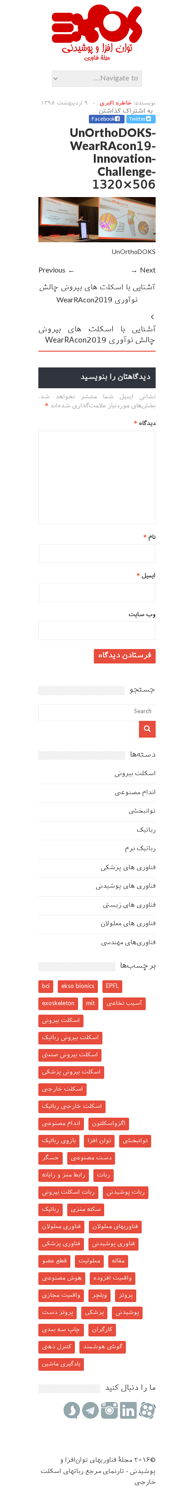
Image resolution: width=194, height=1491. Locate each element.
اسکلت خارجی (62, 1089)
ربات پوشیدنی (125, 1192)
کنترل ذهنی (56, 1347)
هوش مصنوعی (62, 1278)
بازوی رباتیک (59, 1141)
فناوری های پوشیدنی (126, 886)
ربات (103, 1175)
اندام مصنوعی (135, 793)
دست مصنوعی (91, 1158)
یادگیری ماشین (61, 1364)
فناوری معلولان (61, 1227)
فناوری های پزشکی (128, 868)
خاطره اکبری (116, 103)
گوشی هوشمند (102, 1347)
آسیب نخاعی (124, 1003)
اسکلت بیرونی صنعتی (70, 1055)
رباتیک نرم (140, 849)
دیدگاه (145, 424)
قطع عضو (54, 1261)
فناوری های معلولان (128, 924)
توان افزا (99, 1141)
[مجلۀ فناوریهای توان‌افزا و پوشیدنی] (97, 58)
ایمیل (146, 576)
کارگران (102, 1330)
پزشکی (94, 1313)
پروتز (126, 1295)
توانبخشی (142, 811)
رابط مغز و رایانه (63, 1175)
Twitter (137, 119)
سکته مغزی (86, 1209)
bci (46, 986)
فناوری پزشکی (61, 1244)
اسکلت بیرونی (135, 774)
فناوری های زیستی (129, 905)
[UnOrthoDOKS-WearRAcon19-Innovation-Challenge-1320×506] (97, 240)
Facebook (103, 119)
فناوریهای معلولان (115, 1227)
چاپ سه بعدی (61, 1330)
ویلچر (99, 1295)
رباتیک (146, 830)
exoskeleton (58, 1003)
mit (90, 1003)
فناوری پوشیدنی (113, 1244)
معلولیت (89, 1261)
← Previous (56, 271)
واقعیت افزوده (112, 1278)
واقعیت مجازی (61, 1295)
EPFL (112, 986)
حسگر (50, 1158)
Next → (143, 271)
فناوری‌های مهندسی (128, 943)
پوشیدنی (127, 1313)
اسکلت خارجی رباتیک (72, 1106)
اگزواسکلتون (108, 1124)
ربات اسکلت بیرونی (68, 1192)
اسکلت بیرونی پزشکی (71, 1072)
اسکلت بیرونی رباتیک (70, 1038)
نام (149, 537)
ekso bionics (77, 986)
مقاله (118, 1261)
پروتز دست (57, 1313)
